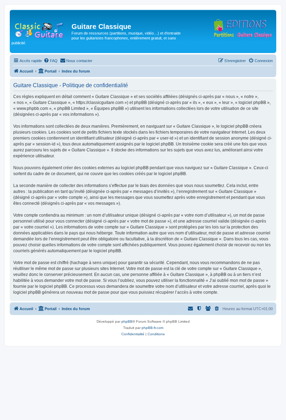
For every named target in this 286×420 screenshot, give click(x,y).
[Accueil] (42, 28)
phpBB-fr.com (152, 328)
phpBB (127, 321)
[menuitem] (51, 61)
